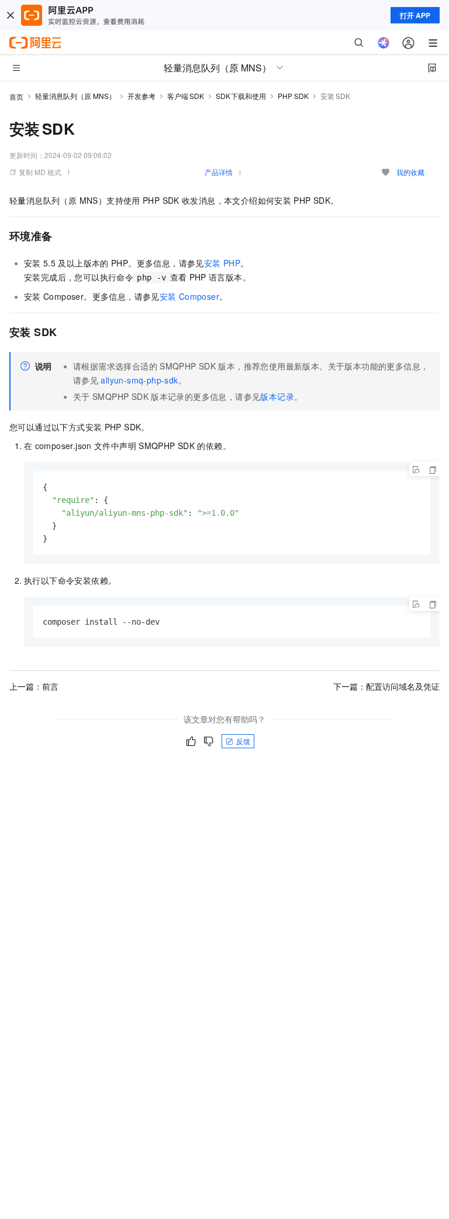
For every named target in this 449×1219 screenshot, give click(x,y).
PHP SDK (293, 96)
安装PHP (222, 263)
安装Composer (189, 296)
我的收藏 (410, 172)
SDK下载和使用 (241, 96)
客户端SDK (185, 96)
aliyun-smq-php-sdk (139, 380)
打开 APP (415, 15)
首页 (16, 96)
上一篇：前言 (33, 686)
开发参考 (141, 96)
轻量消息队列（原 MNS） (75, 96)
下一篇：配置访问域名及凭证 (386, 686)
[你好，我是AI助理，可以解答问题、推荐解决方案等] (383, 42)
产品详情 (219, 172)
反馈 (243, 741)
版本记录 (277, 396)
